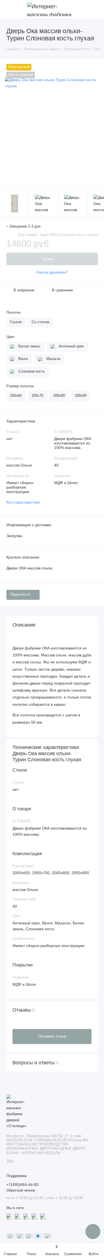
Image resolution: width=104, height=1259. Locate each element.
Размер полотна (20, 386)
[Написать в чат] (92, 1231)
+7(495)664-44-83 (22, 1185)
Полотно (13, 313)
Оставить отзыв (52, 1036)
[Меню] (9, 9)
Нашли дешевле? (52, 272)
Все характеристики (23, 502)
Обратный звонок (20, 1190)
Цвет (10, 337)
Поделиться (20, 594)
